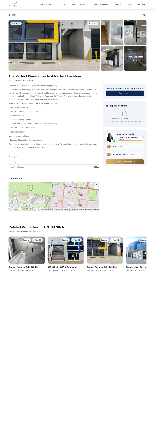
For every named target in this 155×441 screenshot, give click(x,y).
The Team (61, 4)
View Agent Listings (125, 162)
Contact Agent (124, 93)
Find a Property (45, 4)
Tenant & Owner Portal (100, 4)
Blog (129, 4)
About (117, 4)
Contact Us (141, 4)
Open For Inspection (78, 4)
